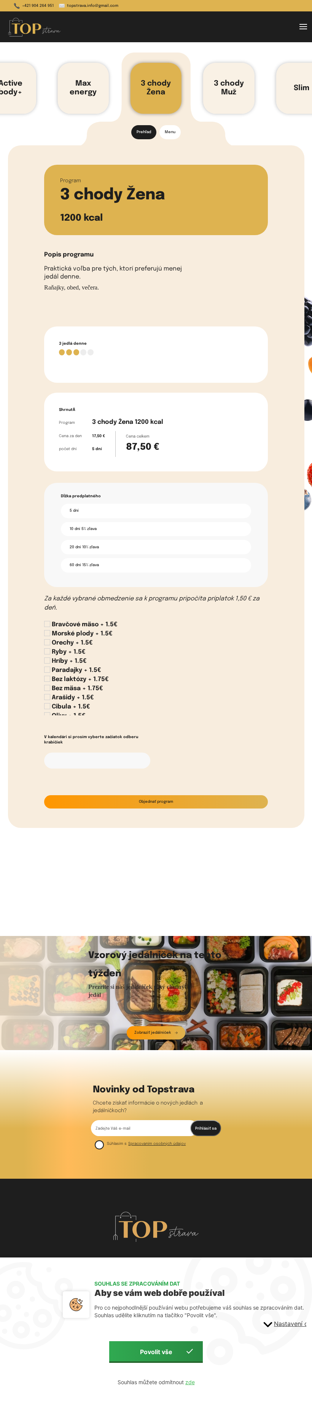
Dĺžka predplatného (81, 496)
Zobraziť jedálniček (152, 1033)
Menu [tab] (170, 132)
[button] (303, 26)
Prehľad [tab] (144, 132)
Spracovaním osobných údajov (157, 1144)
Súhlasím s (117, 1144)
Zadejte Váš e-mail (113, 1128)
